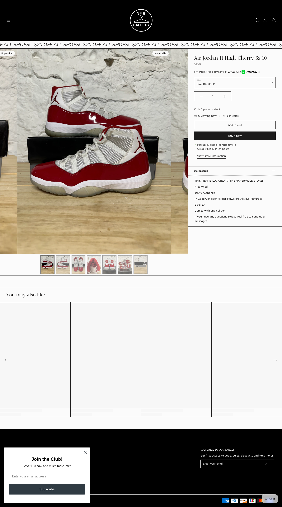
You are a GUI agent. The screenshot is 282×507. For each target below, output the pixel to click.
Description (201, 171)
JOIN (266, 464)
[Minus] (201, 96)
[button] (9, 20)
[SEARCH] (257, 20)
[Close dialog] (85, 452)
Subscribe (47, 489)
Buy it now (235, 135)
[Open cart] (274, 20)
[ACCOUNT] (265, 20)
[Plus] (224, 96)
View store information (211, 156)
